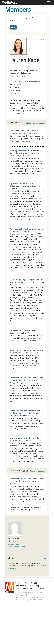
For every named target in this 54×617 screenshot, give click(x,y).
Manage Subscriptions (16, 546)
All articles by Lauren (35, 123)
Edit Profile (12, 541)
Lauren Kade (15, 481)
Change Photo (13, 544)
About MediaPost (21, 583)
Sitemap (18, 588)
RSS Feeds (34, 586)
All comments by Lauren (33, 471)
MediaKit (33, 583)
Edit (44, 558)
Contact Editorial (21, 586)
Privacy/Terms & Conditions (34, 588)
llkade (18, 84)
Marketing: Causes (18, 133)
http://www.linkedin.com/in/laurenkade (25, 81)
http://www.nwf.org (17, 76)
